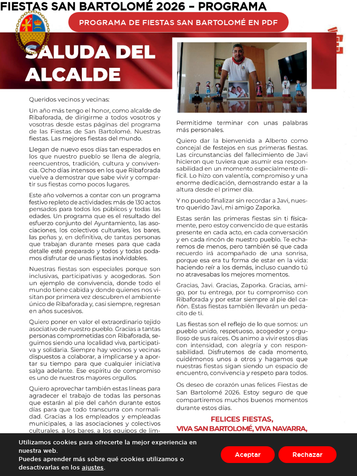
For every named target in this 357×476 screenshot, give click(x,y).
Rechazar (307, 454)
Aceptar (248, 454)
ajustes (93, 467)
